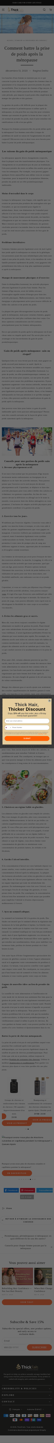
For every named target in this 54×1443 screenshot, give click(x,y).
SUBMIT (27, 738)
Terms (45, 733)
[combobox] (8, 727)
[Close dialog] (49, 700)
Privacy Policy (40, 733)
